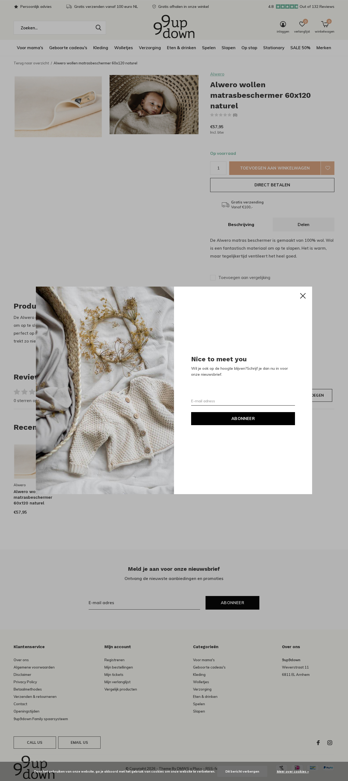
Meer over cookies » (293, 771)
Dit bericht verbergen (242, 771)
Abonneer (243, 418)
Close (303, 296)
